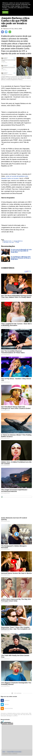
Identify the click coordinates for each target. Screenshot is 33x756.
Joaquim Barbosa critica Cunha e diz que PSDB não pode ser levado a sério (15, 22)
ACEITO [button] (5, 12)
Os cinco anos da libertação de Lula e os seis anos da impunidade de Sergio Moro (21, 251)
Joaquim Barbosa (18, 241)
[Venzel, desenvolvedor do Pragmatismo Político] (6, 722)
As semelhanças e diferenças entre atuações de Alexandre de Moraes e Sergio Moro (21, 258)
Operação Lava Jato (8, 242)
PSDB (17, 242)
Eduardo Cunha (7, 241)
